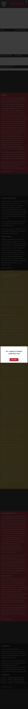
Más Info (14, 359)
